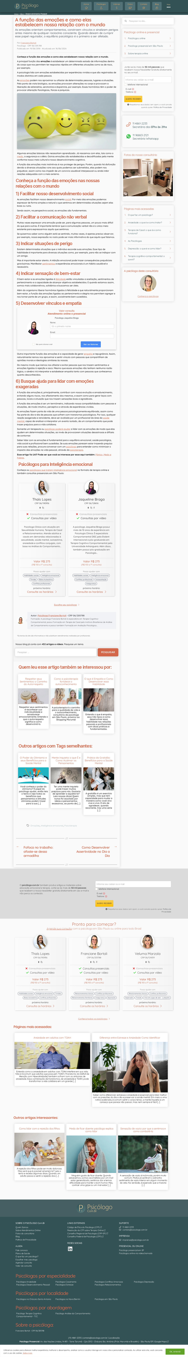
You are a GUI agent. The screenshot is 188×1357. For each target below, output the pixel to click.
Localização (114, 1337)
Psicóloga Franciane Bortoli (52, 615)
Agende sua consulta (59, 928)
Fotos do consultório (25, 1233)
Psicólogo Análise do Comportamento (72, 1313)
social (68, 199)
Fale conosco (22, 1250)
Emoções (35, 825)
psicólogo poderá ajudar (57, 429)
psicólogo (71, 446)
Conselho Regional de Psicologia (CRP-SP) (86, 1233)
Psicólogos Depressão (144, 1281)
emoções (25, 80)
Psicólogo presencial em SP (131, 1250)
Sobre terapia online (138, 53)
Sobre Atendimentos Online (28, 1230)
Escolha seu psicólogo (65, 604)
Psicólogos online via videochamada (135, 1253)
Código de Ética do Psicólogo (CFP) (83, 1227)
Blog (22, 14)
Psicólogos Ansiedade (26, 1281)
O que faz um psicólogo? (140, 215)
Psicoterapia (70, 825)
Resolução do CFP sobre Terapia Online (85, 1230)
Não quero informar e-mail (44, 344)
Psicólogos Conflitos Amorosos (109, 1281)
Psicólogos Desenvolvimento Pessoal (33, 1284)
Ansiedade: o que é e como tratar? (145, 222)
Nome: (53, 322)
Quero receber (133, 99)
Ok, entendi (175, 1351)
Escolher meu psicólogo (26, 1259)
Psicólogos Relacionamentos (108, 1284)
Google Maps (161, 1341)
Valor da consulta (24, 1265)
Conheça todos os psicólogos (92, 1018)
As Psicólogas (135, 241)
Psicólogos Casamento (65, 1281)
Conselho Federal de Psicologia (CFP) (84, 1236)
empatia (88, 353)
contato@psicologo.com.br (94, 1337)
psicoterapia (76, 450)
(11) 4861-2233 (74, 1337)
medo (20, 156)
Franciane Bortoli (28, 43)
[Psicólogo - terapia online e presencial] (95, 1208)
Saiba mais (27, 1353)
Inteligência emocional (52, 825)
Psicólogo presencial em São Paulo (145, 45)
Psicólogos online (136, 38)
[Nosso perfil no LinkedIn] (70, 1249)
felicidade (61, 279)
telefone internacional (138, 84)
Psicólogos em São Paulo (106, 1299)
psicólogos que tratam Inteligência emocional (53, 470)
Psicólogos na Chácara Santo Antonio (33, 1299)
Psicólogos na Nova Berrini (67, 1299)
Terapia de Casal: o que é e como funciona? (144, 232)
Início (16, 14)
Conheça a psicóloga (148, 296)
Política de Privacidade (162, 107)
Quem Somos (22, 1227)
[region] (94, 1351)
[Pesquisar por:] (55, 652)
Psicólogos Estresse (64, 1284)
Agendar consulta (24, 1262)
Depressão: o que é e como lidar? (144, 248)
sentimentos (48, 263)
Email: (52, 332)
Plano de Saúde (23, 1253)
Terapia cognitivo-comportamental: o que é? (146, 258)
